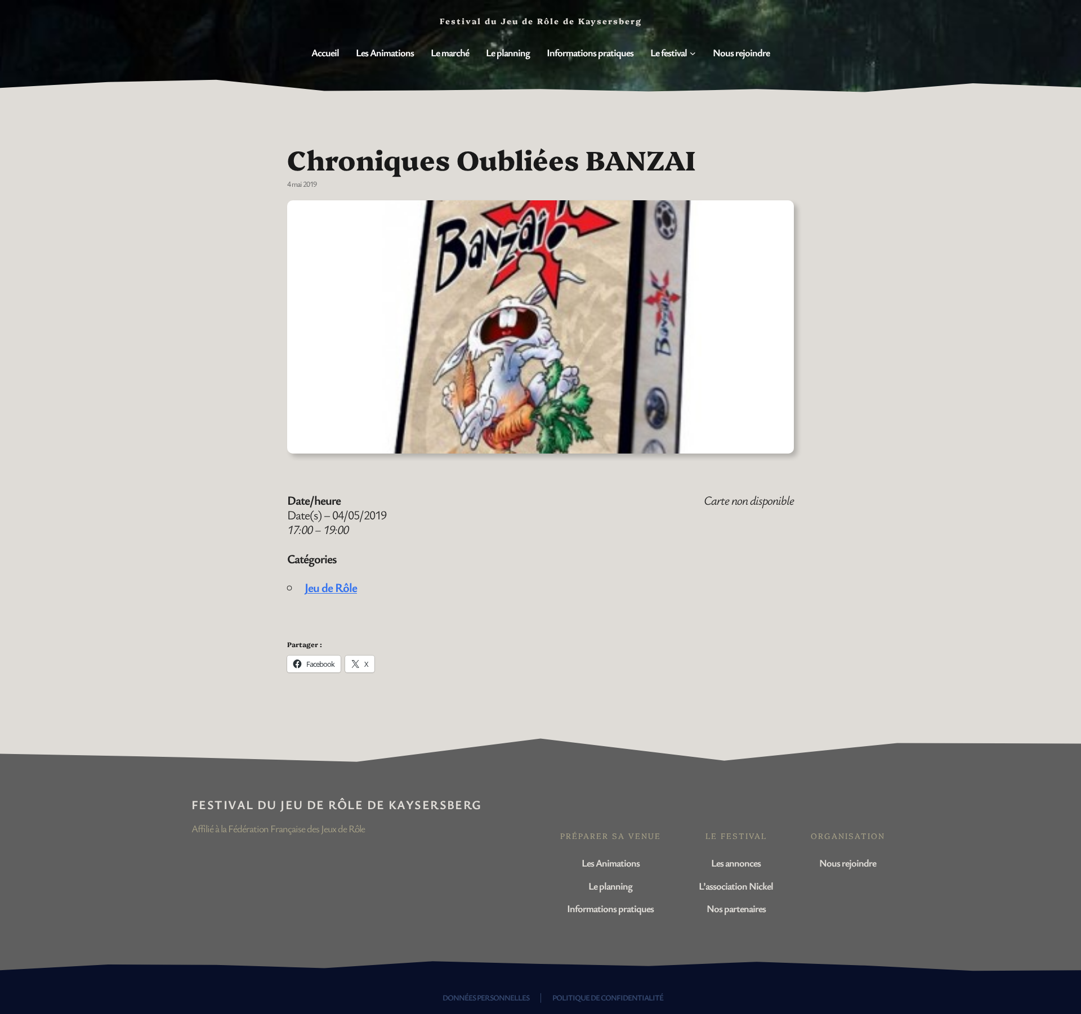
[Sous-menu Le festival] (693, 53)
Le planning (610, 885)
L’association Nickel (736, 885)
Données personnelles (486, 997)
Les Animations (611, 862)
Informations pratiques (610, 908)
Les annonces (736, 862)
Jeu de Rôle (331, 587)
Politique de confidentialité (607, 997)
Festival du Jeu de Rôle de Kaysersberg (336, 804)
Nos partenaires (736, 908)
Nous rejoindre (847, 862)
